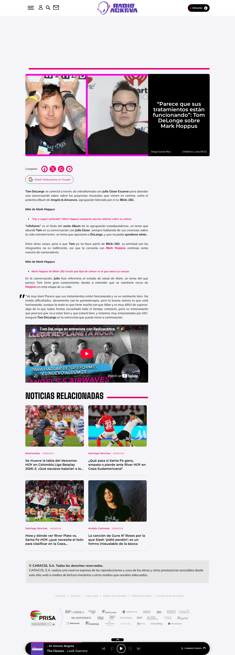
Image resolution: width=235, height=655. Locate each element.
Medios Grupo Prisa (43, 624)
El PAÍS (75, 612)
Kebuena (179, 617)
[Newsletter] (54, 8)
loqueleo (157, 623)
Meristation (174, 623)
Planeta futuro (166, 617)
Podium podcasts (109, 623)
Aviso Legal (92, 595)
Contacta (60, 595)
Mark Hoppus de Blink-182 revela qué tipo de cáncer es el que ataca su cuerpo (80, 271)
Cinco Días (125, 617)
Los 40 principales (93, 612)
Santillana (110, 612)
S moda (140, 623)
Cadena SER (145, 612)
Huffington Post (80, 617)
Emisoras (75, 595)
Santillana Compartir (130, 612)
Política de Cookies (141, 595)
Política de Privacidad (114, 595)
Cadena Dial (139, 617)
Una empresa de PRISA (43, 615)
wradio (111, 617)
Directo (197, 8)
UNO (101, 617)
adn (169, 612)
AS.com (157, 612)
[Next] (138, 648)
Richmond (73, 623)
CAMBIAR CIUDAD (193, 648)
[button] (30, 7)
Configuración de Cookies (170, 595)
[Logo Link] (117, 8)
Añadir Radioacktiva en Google (52, 179)
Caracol (182, 612)
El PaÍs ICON (125, 623)
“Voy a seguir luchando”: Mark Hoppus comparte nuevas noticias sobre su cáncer (81, 219)
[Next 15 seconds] (130, 648)
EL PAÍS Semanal (153, 617)
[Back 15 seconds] (112, 648)
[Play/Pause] (121, 648)
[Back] (103, 648)
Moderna (91, 623)
